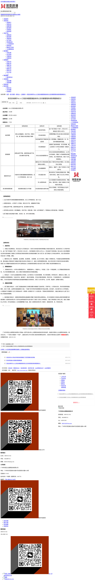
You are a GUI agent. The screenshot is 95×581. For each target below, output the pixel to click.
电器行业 (9, 65)
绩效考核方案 (31, 368)
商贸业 (63, 382)
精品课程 (6, 75)
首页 (8, 94)
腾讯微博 (16, 349)
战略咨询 (9, 35)
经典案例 (6, 59)
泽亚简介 (9, 22)
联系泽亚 (6, 86)
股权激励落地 (24, 368)
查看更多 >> (76, 402)
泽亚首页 (6, 19)
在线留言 (8, 1)
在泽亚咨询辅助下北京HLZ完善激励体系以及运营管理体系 (19, 346)
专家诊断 (9, 52)
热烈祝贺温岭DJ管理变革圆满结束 (14, 360)
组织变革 (9, 36)
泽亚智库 (6, 79)
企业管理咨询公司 (39, 368)
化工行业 (9, 72)
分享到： (3, 349)
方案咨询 (9, 56)
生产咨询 (9, 40)
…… (8, 73)
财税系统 (63, 387)
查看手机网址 (17, 103)
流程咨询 (9, 38)
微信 (24, 349)
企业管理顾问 (48, 368)
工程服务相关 (61, 390)
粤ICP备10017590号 (10, 479)
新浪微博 (12, 349)
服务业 (18, 94)
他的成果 (6, 524)
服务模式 (6, 51)
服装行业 (9, 68)
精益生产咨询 (10, 47)
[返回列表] (5, 102)
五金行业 (9, 61)
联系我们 (13, 1)
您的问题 (6, 520)
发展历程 (9, 26)
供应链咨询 (9, 42)
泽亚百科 (6, 20)
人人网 (21, 349)
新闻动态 (6, 84)
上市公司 (63, 376)
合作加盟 (3, 1)
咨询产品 (6, 33)
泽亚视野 (9, 82)
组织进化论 (9, 77)
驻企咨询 (9, 54)
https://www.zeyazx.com (22, 370)
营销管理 (8, 14)
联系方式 (9, 88)
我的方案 (6, 522)
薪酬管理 (3, 14)
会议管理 (18, 14)
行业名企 (63, 378)
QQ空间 (7, 349)
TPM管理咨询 (10, 49)
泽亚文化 (9, 24)
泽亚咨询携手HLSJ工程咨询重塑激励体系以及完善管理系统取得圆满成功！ (46, 94)
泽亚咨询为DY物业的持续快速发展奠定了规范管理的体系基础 (20, 357)
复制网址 (27, 349)
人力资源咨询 (10, 43)
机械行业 (9, 63)
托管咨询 (9, 58)
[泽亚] (9, 7)
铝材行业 (9, 70)
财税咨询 (9, 45)
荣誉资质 (9, 31)
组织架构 (9, 27)
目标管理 (13, 14)
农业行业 (63, 385)
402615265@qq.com (67, 423)
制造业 (63, 380)
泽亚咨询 (10, 368)
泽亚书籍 (9, 80)
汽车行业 (9, 67)
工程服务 (23, 94)
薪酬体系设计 (16, 368)
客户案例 (12, 94)
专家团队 (9, 29)
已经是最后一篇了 (9, 344)
